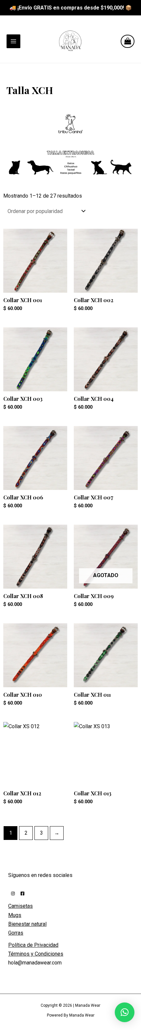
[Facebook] (22, 893)
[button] (124, 1012)
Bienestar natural (27, 924)
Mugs (14, 915)
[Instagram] (13, 893)
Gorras (15, 933)
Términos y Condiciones (35, 954)
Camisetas (20, 906)
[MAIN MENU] (13, 41)
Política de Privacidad (33, 945)
